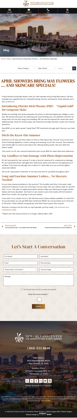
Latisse (8, 189)
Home (3, 59)
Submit (38, 306)
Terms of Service (37, 385)
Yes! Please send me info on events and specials (39, 289)
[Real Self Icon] (41, 381)
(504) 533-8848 (38, 348)
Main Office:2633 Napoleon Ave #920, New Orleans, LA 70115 (38, 361)
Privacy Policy (47, 385)
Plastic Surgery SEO (53, 412)
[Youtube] (45, 381)
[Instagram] (27, 381)
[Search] (74, 68)
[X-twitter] (32, 381)
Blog (9, 59)
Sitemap (28, 385)
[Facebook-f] (36, 381)
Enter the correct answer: (38, 294)
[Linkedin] (50, 381)
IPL (39, 165)
